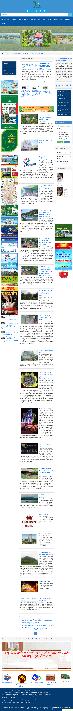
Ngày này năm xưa (32, 709)
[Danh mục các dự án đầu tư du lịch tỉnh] (9, 158)
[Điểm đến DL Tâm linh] (9, 170)
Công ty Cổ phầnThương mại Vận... (22, 683)
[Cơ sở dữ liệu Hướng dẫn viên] (9, 220)
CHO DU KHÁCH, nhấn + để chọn (63, 86)
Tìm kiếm (26, 707)
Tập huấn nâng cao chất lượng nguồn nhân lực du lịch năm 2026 (44, 66)
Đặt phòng (67, 19)
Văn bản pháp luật (23, 19)
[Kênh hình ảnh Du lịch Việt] (9, 231)
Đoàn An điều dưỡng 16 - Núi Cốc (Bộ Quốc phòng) (45, 293)
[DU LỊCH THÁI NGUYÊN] (64, 232)
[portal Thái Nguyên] (9, 284)
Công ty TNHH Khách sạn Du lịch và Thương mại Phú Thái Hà (37, 626)
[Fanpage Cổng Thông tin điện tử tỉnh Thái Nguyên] (64, 245)
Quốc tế (6, 70)
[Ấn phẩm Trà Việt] (9, 279)
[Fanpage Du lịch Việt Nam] (9, 261)
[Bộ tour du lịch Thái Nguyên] (9, 210)
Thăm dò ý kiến (19, 707)
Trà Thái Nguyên (62, 132)
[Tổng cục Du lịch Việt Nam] (9, 242)
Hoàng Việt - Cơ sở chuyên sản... (36, 683)
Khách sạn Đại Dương (45, 409)
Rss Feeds (34, 707)
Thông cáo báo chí (8, 73)
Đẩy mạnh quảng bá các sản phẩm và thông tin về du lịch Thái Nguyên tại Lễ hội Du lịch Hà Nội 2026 (25, 91)
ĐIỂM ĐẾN (61, 91)
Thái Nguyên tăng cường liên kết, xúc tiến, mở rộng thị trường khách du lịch (36, 91)
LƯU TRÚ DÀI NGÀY (63, 105)
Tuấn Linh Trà (50, 681)
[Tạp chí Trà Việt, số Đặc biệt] (9, 303)
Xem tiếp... (48, 81)
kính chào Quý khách (19, 670)
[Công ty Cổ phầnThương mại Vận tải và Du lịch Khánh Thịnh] (22, 677)
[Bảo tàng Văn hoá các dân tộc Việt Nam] (7, 679)
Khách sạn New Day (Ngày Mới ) (35, 629)
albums (23, 709)
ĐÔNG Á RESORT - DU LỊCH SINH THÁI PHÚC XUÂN (45, 318)
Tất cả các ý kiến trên (64, 139)
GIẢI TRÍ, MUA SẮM (63, 102)
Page (40, 707)
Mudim (66, 710)
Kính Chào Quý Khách (65, 670)
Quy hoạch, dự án (35, 19)
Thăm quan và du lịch (64, 136)
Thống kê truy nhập (8, 707)
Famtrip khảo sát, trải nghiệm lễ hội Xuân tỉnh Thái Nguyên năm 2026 (47, 91)
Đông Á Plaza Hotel (44, 582)
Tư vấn (3, 23)
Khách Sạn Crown (44, 514)
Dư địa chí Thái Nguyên (44, 709)
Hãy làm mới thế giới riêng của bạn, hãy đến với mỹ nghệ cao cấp (30, 670)
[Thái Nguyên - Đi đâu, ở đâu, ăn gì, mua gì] (9, 87)
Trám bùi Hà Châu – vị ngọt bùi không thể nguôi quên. (46, 375)
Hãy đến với (53, 670)
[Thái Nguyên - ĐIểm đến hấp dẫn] (9, 111)
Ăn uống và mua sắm (63, 134)
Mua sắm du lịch (58, 19)
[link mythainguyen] (64, 259)
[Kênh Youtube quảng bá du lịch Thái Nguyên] (64, 274)
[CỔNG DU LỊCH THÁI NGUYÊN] (36, 4)
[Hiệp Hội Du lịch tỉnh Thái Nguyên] (65, 677)
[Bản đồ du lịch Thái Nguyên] (9, 190)
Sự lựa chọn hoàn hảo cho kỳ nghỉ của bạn (7, 670)
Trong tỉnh (6, 63)
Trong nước (7, 67)
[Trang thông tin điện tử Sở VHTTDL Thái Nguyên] (9, 273)
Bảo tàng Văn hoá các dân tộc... (7, 685)
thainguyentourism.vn (62, 182)
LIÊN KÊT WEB (62, 114)
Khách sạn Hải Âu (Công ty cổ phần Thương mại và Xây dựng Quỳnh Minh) (37, 621)
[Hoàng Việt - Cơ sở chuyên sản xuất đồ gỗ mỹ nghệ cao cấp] (36, 677)
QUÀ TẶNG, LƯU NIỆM (63, 109)
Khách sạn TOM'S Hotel (32, 624)
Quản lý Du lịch (47, 19)
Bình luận (45, 707)
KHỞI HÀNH (61, 95)
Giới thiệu (14, 19)
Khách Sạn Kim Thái (44, 534)
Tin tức (3, 58)
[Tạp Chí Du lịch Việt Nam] (9, 250)
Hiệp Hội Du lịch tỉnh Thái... (65, 682)
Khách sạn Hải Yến (31, 619)
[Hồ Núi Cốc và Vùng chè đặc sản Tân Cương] (9, 288)
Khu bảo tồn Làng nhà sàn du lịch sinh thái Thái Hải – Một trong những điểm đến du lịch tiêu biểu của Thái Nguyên (46, 271)
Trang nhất (6, 19)
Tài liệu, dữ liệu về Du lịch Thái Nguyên (60, 707)
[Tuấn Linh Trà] (51, 677)
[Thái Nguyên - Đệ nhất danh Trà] (9, 140)
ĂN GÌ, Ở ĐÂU (62, 98)
